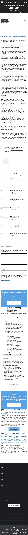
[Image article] (5, 193)
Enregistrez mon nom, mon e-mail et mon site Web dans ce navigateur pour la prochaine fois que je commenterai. (13, 276)
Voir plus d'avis (14, 384)
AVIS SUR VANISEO (14, 505)
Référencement (5, 22)
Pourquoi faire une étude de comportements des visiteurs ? (17, 191)
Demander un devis (14, 404)
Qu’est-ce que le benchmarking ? (18, 207)
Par (4, 149)
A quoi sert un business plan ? (17, 199)
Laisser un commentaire (20, 149)
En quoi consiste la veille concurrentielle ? (16, 217)
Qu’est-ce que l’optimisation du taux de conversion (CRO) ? (18, 225)
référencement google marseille (17, 151)
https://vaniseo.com (15, 160)
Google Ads (4, 20)
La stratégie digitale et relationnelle (18, 233)
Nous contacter (14, 429)
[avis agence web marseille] (14, 500)
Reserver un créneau (14, 303)
